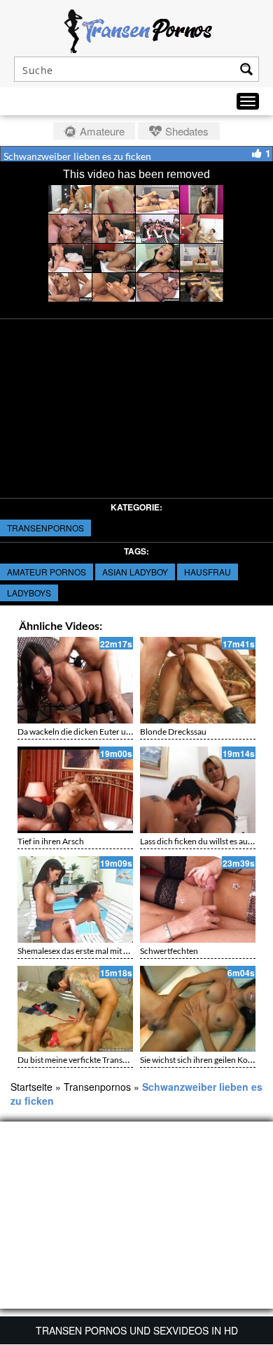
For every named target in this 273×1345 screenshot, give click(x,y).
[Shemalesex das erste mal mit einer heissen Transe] (75, 899)
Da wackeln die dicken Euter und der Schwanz (101, 731)
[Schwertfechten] (197, 899)
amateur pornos (46, 572)
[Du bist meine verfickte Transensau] (75, 1009)
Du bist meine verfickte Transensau (81, 1059)
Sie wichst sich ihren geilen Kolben (202, 1059)
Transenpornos (45, 528)
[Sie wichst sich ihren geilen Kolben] (197, 1009)
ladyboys (29, 592)
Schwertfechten (169, 951)
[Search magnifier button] (246, 69)
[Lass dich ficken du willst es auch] (197, 790)
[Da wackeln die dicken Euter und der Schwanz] (75, 680)
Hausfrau (207, 572)
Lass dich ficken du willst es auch (198, 841)
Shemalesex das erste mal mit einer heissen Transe (107, 951)
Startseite (31, 1087)
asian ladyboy (135, 572)
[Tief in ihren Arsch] (75, 790)
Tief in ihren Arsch (51, 841)
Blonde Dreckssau (173, 731)
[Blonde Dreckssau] (197, 680)
